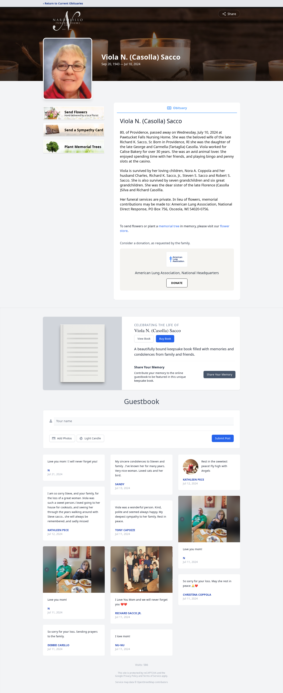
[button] (73, 569)
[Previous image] (46, 569)
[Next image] (101, 569)
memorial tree (169, 226)
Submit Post (222, 438)
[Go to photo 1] (73, 590)
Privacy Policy (130, 676)
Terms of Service (152, 676)
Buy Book (165, 338)
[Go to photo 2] (75, 590)
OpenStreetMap (145, 682)
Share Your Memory (219, 374)
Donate (177, 283)
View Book (143, 338)
